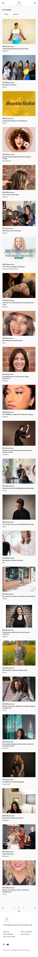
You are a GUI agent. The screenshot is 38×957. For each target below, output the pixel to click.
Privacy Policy (25, 934)
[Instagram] (4, 944)
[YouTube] (7, 944)
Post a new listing (9, 936)
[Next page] (33, 907)
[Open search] (34, 3)
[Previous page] (4, 907)
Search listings (8, 934)
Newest (15, 14)
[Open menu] (3, 3)
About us (6, 931)
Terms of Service (26, 931)
